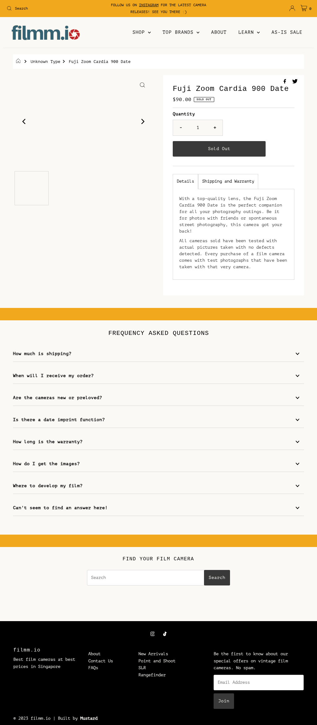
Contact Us (100, 661)
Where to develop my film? (48, 485)
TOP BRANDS (180, 32)
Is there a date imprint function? (59, 419)
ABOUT (219, 32)
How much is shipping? (42, 353)
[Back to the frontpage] (19, 61)
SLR (142, 667)
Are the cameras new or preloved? (57, 397)
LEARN (247, 32)
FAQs (93, 667)
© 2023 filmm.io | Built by (45, 718)
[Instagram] (152, 633)
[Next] (142, 121)
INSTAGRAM (148, 5)
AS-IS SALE (286, 32)
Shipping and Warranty (228, 181)
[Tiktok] (165, 633)
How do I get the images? (46, 463)
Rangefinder (152, 675)
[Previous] (24, 121)
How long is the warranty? (48, 441)
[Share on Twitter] (294, 82)
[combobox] (54, 8)
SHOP (140, 32)
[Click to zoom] (142, 85)
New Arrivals (153, 654)
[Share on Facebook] (286, 82)
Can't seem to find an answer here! (60, 507)
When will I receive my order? (53, 375)
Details (185, 181)
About (94, 654)
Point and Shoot (157, 661)
